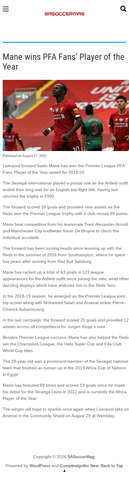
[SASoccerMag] (64, 34)
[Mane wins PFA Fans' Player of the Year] (66, 149)
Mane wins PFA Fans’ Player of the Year (63, 61)
